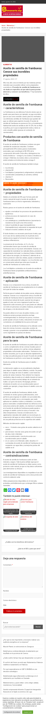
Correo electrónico (9, 600)
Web (4, 605)
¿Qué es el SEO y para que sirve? (29, 549)
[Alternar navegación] (4, 20)
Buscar (5, 623)
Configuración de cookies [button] (12, 712)
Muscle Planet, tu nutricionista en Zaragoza (18, 647)
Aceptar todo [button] (28, 712)
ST (16, 79)
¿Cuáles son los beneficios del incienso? (19, 542)
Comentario (8, 565)
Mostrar (15, 99)
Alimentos (7, 64)
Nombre (6, 591)
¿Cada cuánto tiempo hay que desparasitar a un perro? (22, 658)
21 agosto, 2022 (8, 79)
